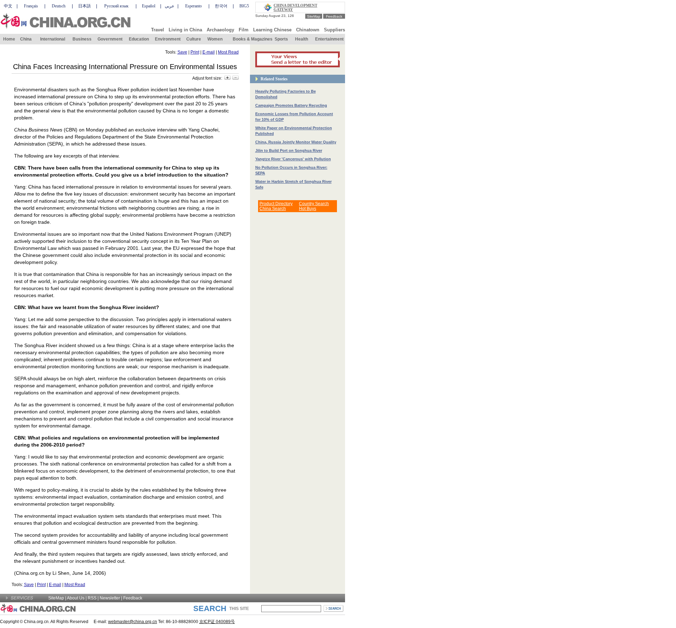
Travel (157, 29)
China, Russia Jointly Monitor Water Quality (295, 142)
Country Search (314, 203)
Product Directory (276, 203)
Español (148, 6)
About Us (75, 598)
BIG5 (244, 6)
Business (82, 39)
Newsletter (110, 598)
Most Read (228, 52)
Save (182, 52)
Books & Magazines (253, 39)
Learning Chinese (272, 29)
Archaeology (220, 29)
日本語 (84, 6)
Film (244, 29)
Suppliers (334, 29)
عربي (169, 6)
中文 (8, 6)
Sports (281, 39)
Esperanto (193, 6)
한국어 (221, 6)
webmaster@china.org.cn (132, 621)
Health (301, 39)
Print (194, 52)
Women (215, 39)
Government (110, 39)
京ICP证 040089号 (217, 621)
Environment (168, 39)
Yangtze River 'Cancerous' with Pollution (293, 159)
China (26, 39)
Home (9, 39)
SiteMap (313, 16)
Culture (193, 39)
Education (139, 39)
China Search (272, 208)
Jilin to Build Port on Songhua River (288, 150)
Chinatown (307, 29)
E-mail (208, 52)
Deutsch (58, 6)
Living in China (185, 29)
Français (31, 6)
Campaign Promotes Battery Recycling (291, 105)
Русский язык (116, 6)
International (52, 39)
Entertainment (329, 39)
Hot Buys (307, 208)
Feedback (334, 16)
